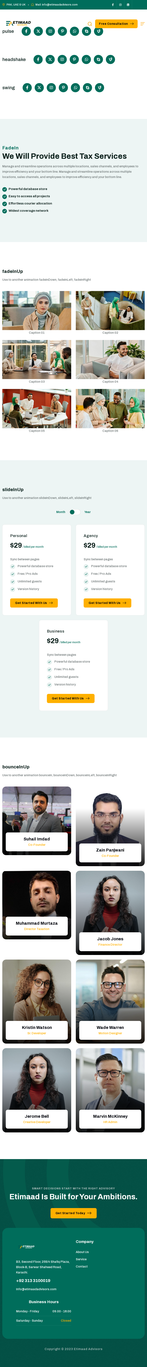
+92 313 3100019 (33, 1280)
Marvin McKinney (110, 1116)
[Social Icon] (113, 5)
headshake (14, 59)
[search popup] (89, 23)
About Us (82, 1252)
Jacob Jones (110, 939)
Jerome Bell (37, 1116)
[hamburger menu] (142, 23)
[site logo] (17, 23)
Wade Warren (110, 1027)
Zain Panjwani (110, 850)
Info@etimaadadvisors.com (36, 1289)
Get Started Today (70, 1213)
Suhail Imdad (37, 839)
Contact (82, 1266)
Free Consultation (113, 23)
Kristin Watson (37, 1027)
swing (8, 87)
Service (81, 1259)
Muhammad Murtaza (37, 923)
